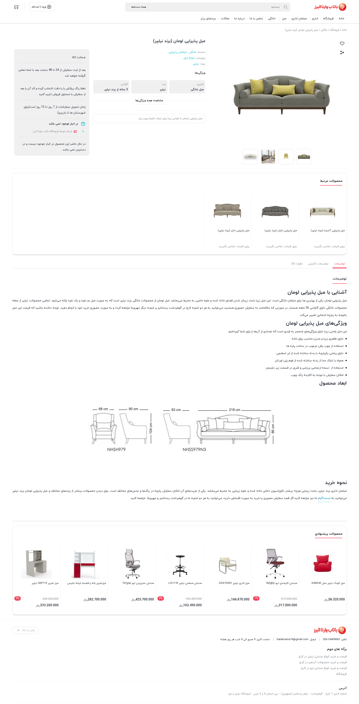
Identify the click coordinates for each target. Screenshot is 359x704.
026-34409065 (331, 639)
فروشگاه (334, 30)
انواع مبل (188, 58)
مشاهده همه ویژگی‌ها (149, 101)
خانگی (324, 30)
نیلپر (196, 64)
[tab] (339, 263)
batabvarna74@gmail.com (292, 639)
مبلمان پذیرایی (177, 52)
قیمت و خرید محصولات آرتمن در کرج (323, 662)
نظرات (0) (296, 264)
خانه (344, 30)
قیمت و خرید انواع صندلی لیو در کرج (324, 668)
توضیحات (339, 264)
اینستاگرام (324, 498)
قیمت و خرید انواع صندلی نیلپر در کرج (323, 657)
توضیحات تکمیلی (318, 264)
